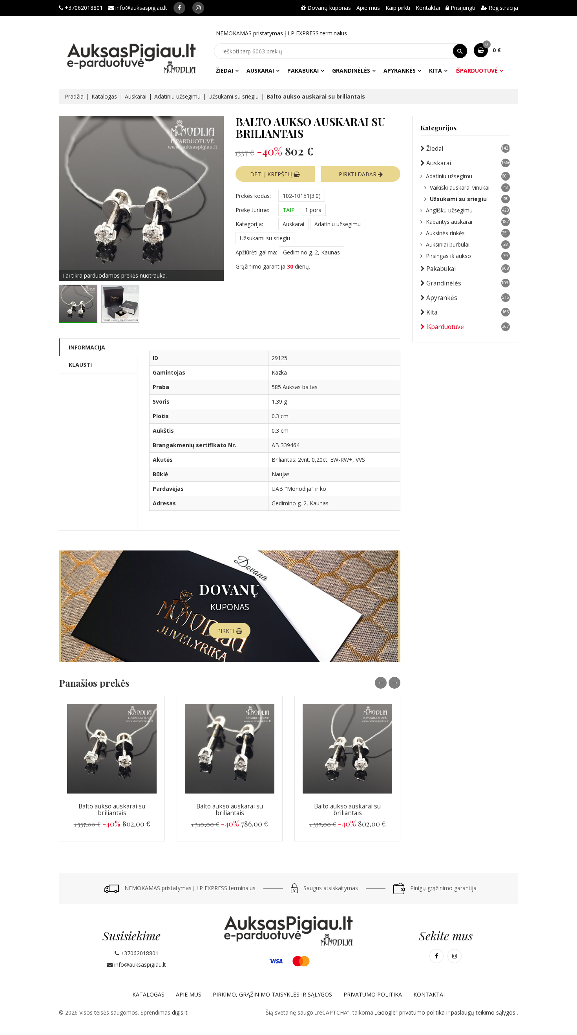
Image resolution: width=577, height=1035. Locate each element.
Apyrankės (399, 70)
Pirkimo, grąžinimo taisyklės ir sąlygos (272, 994)
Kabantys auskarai (467, 221)
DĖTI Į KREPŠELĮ (272, 174)
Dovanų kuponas (328, 7)
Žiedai (224, 70)
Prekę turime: (252, 210)
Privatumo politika (372, 994)
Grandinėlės (351, 70)
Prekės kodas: (253, 195)
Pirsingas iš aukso (467, 256)
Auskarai (260, 70)
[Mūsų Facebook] (179, 8)
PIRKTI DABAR (358, 174)
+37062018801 (83, 7)
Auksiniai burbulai (467, 244)
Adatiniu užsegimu (177, 96)
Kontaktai (428, 7)
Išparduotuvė (476, 70)
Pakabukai (303, 70)
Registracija (502, 7)
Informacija (87, 347)
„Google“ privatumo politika (410, 1012)
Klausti (80, 364)
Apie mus (368, 7)
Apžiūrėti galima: (256, 252)
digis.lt (180, 1012)
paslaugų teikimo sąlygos (484, 1012)
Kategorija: (249, 224)
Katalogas (104, 96)
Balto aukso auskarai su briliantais (112, 809)
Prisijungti (462, 7)
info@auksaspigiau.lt (140, 7)
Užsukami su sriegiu (233, 96)
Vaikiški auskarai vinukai (469, 187)
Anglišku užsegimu (467, 210)
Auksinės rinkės (467, 233)
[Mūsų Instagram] (198, 8)
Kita (435, 70)
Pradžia (74, 96)
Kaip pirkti (397, 7)
